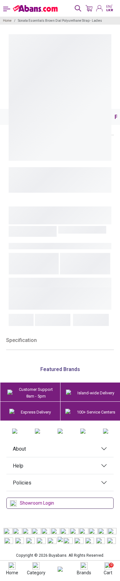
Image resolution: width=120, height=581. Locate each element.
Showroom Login (37, 503)
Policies (22, 483)
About (19, 449)
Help (18, 466)
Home (7, 20)
